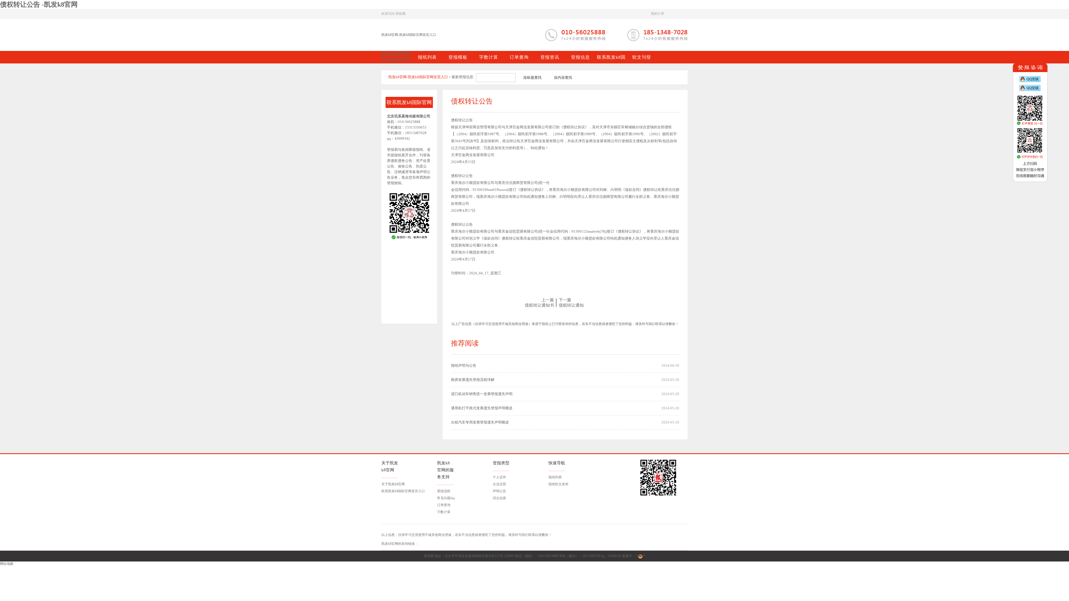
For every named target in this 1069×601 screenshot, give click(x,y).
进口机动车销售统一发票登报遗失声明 (482, 394)
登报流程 (443, 491)
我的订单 (657, 14)
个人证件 (499, 477)
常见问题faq (446, 498)
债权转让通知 (571, 305)
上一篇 (547, 300)
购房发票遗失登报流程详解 (472, 380)
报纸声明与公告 (463, 365)
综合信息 (499, 498)
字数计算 (443, 512)
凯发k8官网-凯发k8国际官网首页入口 (408, 35)
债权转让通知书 (539, 305)
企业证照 (499, 484)
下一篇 (565, 300)
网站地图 (6, 564)
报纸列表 (555, 477)
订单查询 (443, 505)
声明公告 (499, 491)
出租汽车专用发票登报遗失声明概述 (480, 422)
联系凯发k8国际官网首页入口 (403, 491)
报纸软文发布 (558, 484)
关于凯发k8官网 (393, 484)
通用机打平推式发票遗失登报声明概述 (482, 408)
